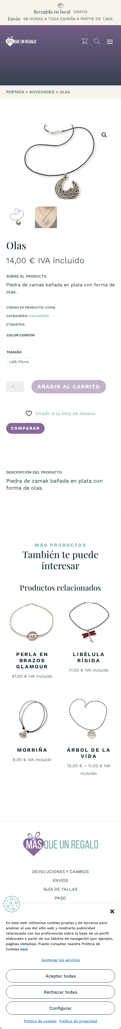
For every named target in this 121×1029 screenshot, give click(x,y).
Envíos (60, 880)
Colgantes (39, 316)
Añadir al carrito (68, 386)
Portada (15, 92)
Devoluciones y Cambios (60, 872)
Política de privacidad (78, 1021)
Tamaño (14, 352)
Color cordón (20, 335)
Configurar (60, 1008)
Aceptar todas (61, 976)
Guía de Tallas (60, 889)
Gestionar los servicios (60, 960)
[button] (112, 911)
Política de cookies (40, 1021)
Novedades (41, 92)
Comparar (25, 428)
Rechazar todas (60, 992)
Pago (60, 898)
